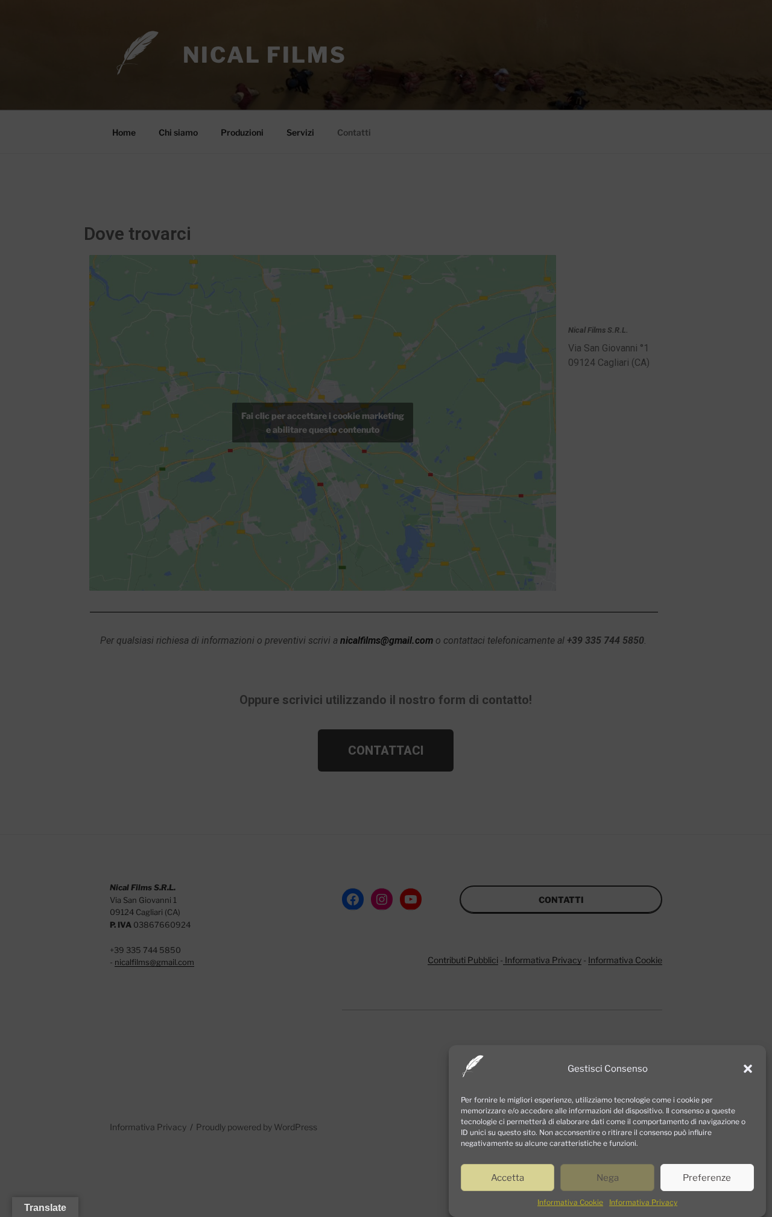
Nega (607, 1177)
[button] (748, 1069)
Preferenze (707, 1177)
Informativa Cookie (570, 1202)
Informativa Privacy (643, 1202)
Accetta (507, 1177)
